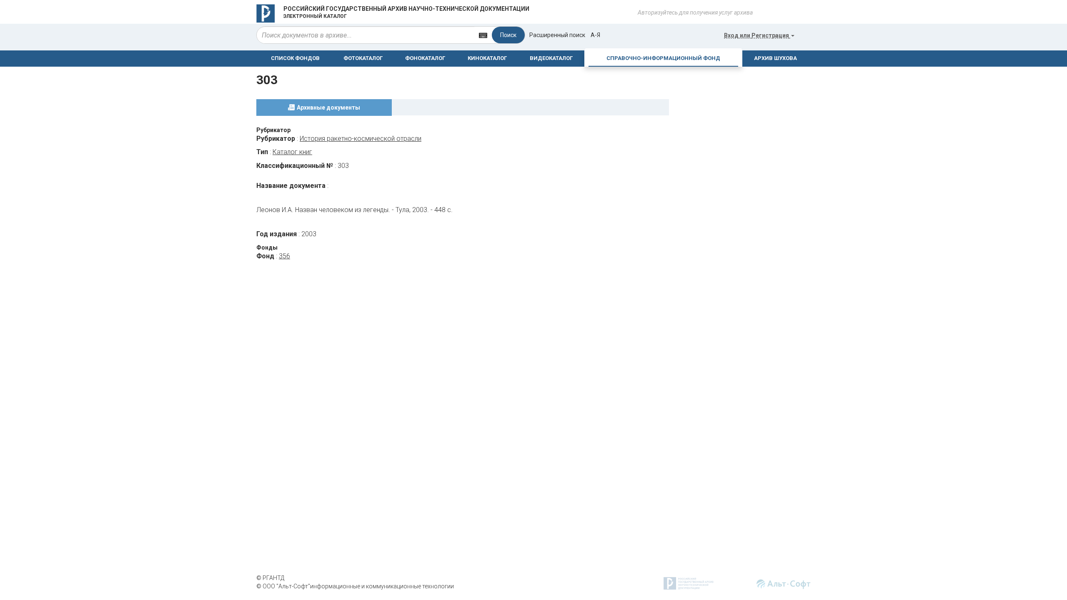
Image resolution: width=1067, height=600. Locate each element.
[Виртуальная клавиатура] (483, 35)
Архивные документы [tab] (328, 107)
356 (284, 256)
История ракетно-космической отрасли (360, 138)
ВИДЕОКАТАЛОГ (551, 58)
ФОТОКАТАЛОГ (363, 58)
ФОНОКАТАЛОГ (425, 58)
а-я (595, 35)
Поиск (508, 35)
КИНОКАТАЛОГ (487, 58)
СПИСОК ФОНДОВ (295, 58)
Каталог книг (292, 152)
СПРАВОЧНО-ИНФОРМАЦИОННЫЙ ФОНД (663, 58)
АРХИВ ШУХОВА (775, 58)
